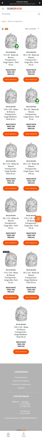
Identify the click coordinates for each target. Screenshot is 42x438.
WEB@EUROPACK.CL (29, 418)
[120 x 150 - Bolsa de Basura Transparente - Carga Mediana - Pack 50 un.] (11, 96)
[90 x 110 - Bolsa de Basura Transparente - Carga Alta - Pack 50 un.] (11, 204)
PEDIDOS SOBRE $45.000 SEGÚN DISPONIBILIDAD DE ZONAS (21, 3)
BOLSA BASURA (11, 52)
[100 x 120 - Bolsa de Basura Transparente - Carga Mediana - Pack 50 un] (21, 313)
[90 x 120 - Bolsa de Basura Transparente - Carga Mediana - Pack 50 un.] (31, 259)
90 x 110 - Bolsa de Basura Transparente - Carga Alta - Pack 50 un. (11, 223)
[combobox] (22, 14)
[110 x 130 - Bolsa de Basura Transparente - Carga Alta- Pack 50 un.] (11, 259)
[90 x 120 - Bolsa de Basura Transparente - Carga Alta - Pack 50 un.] (31, 41)
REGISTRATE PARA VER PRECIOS (11, 72)
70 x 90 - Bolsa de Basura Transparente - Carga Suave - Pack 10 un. (11, 60)
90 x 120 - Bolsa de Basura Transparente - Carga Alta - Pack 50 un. (31, 60)
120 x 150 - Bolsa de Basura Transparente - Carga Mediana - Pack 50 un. (11, 114)
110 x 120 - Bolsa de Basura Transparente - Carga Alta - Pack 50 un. (31, 223)
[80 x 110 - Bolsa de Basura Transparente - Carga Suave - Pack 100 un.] (31, 150)
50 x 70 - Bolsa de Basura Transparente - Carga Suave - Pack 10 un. (31, 114)
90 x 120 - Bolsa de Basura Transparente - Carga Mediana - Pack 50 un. (31, 277)
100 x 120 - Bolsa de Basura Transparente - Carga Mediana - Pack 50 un (21, 332)
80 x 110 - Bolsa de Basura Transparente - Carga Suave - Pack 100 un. (31, 169)
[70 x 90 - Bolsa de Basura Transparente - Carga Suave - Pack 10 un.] (11, 41)
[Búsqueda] (38, 14)
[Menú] (3, 9)
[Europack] (14, 9)
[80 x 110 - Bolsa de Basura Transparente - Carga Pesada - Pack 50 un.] (11, 150)
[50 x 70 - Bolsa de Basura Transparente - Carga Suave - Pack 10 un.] (31, 96)
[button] (2, 3)
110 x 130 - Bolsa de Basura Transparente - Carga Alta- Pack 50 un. (11, 277)
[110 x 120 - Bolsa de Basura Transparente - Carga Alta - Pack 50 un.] (31, 204)
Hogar (4, 21)
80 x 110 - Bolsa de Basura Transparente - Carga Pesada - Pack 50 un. (11, 169)
